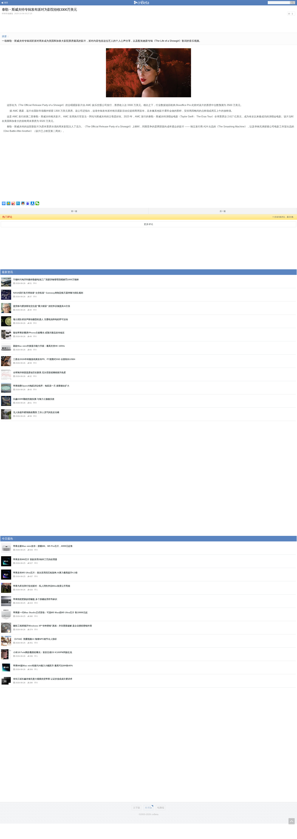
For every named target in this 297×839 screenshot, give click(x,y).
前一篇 (74, 211)
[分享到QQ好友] (23, 203)
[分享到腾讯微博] (18, 203)
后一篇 (223, 211)
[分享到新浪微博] (13, 203)
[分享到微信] (37, 203)
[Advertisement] (148, 24)
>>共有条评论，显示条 (282, 217)
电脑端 (160, 807)
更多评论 (148, 224)
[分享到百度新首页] (28, 203)
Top (291, 821)
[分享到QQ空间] (9, 203)
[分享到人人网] (32, 203)
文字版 (136, 807)
